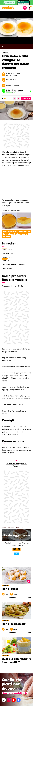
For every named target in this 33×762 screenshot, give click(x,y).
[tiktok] (4, 700)
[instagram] (9, 700)
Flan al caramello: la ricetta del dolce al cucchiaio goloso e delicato (16, 234)
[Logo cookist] (8, 8)
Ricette (23, 527)
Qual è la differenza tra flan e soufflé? (16, 660)
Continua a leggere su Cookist (16, 465)
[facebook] (19, 700)
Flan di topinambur (14, 624)
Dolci (17, 527)
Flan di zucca (10, 588)
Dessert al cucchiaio (8, 527)
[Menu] (25, 8)
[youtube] (14, 700)
